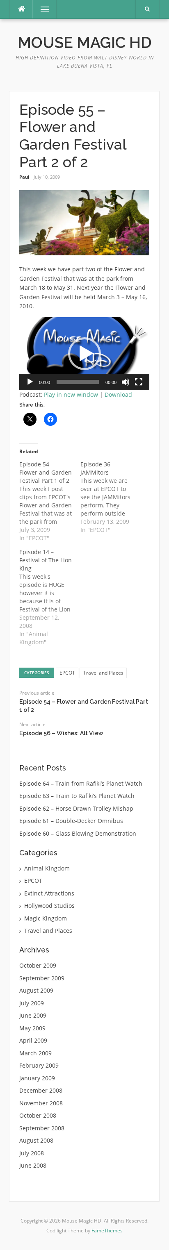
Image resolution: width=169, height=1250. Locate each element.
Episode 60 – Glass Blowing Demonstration (77, 833)
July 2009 (31, 1003)
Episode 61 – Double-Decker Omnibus (71, 821)
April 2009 (33, 1040)
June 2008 (32, 1165)
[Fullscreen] (139, 382)
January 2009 (37, 1078)
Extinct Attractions (49, 893)
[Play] (30, 382)
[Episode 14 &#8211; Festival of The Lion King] (49, 597)
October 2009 (37, 965)
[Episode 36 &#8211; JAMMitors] (111, 497)
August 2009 (36, 990)
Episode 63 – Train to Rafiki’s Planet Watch (77, 796)
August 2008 (36, 1140)
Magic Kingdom (45, 918)
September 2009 (41, 978)
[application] (84, 353)
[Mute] (125, 382)
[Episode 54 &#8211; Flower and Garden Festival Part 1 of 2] (49, 501)
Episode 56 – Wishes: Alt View (61, 733)
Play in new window (71, 394)
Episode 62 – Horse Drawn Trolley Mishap (76, 808)
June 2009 (32, 1015)
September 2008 (41, 1128)
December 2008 (40, 1090)
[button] (84, 353)
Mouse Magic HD (85, 43)
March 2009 (35, 1053)
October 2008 (37, 1115)
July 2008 (31, 1153)
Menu (41, 9)
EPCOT (67, 672)
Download (118, 394)
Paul (24, 177)
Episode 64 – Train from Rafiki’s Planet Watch (80, 783)
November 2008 (41, 1103)
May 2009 (32, 1028)
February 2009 (39, 1065)
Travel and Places (103, 672)
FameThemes (107, 1230)
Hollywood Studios (49, 905)
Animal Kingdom (47, 868)
